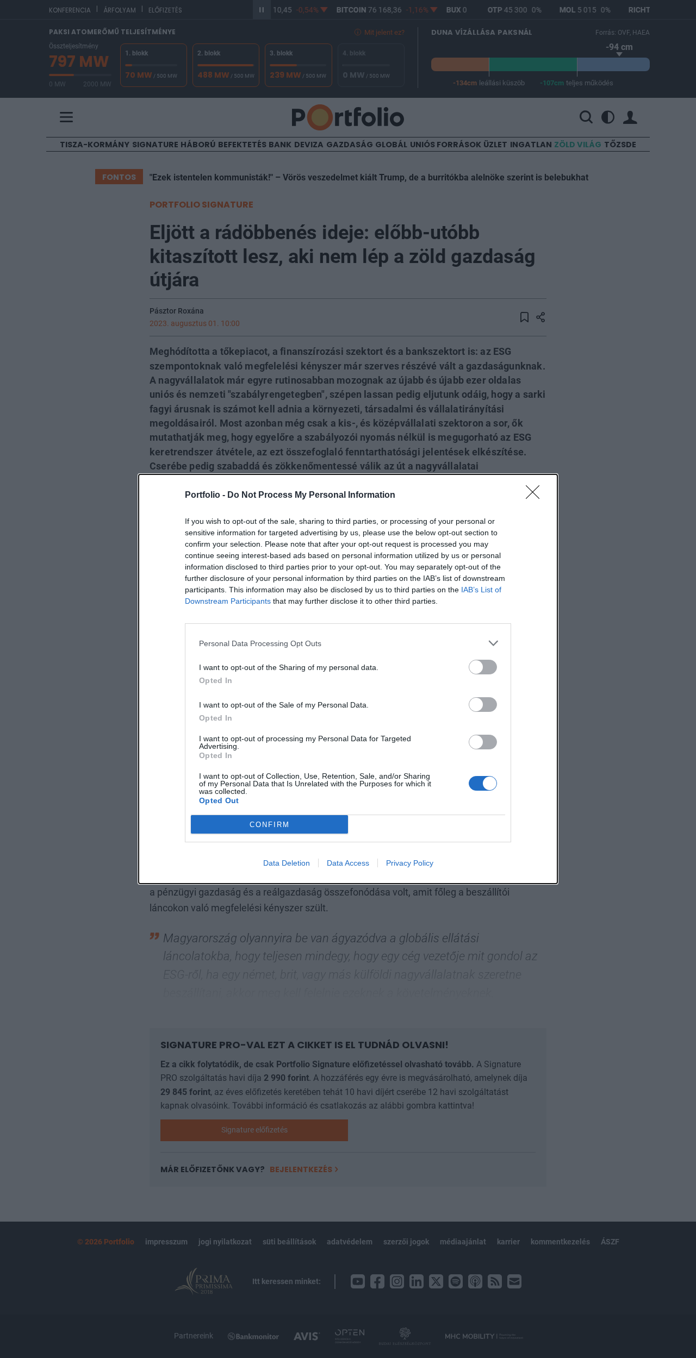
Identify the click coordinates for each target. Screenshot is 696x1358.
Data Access (348, 863)
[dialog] (348, 679)
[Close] (536, 495)
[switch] (483, 667)
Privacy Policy (409, 863)
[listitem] (348, 643)
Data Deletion (286, 863)
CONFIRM (270, 825)
